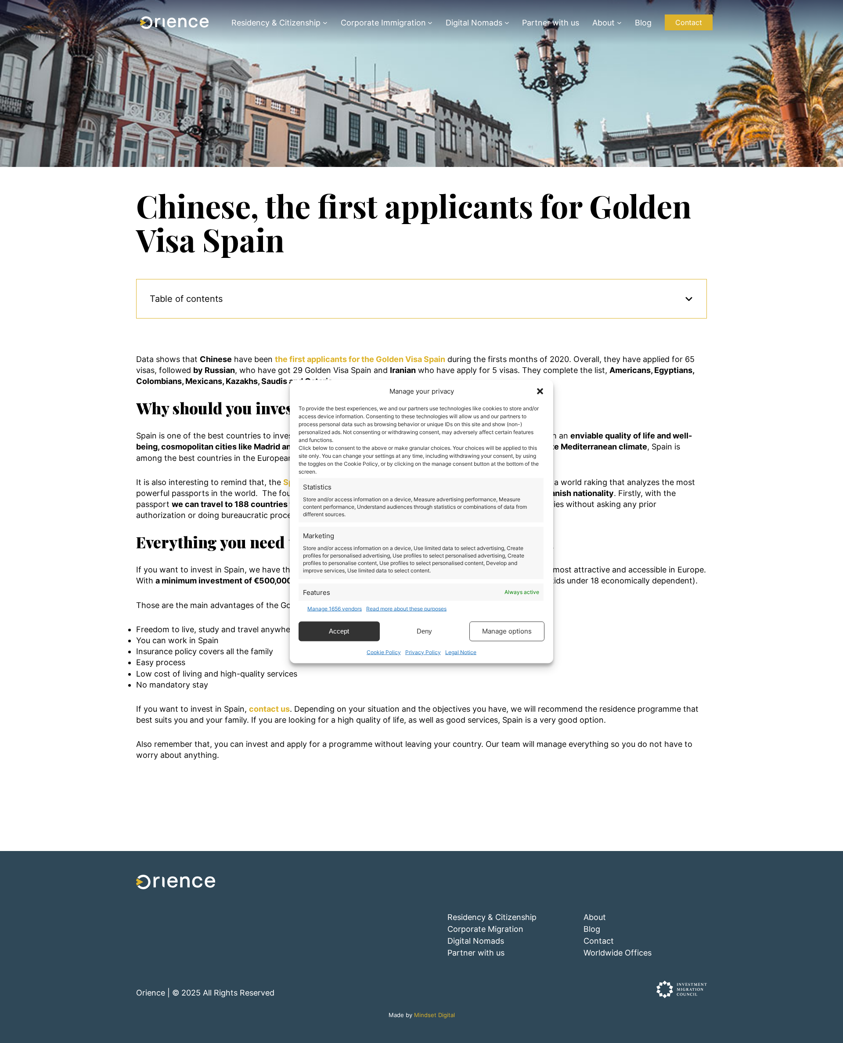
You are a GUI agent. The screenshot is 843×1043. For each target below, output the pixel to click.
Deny (424, 631)
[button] (540, 391)
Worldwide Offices (618, 952)
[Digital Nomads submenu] (506, 22)
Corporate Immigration (383, 22)
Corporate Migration (485, 929)
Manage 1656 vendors (334, 608)
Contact (688, 22)
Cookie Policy (384, 651)
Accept (339, 631)
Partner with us (475, 952)
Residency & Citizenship (276, 22)
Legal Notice (460, 651)
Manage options (507, 631)
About (603, 22)
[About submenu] (619, 22)
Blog (592, 929)
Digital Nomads (474, 22)
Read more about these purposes (406, 608)
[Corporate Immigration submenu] (430, 22)
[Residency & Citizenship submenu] (325, 22)
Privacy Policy (423, 651)
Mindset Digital (434, 1015)
